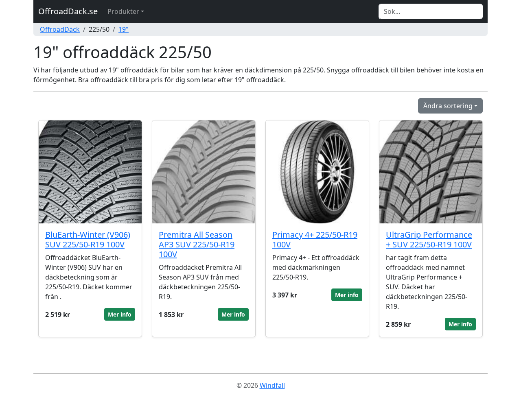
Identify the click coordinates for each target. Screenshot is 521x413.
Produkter (123, 11)
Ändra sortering (448, 105)
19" (123, 29)
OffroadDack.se (68, 11)
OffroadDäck (60, 29)
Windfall (272, 385)
